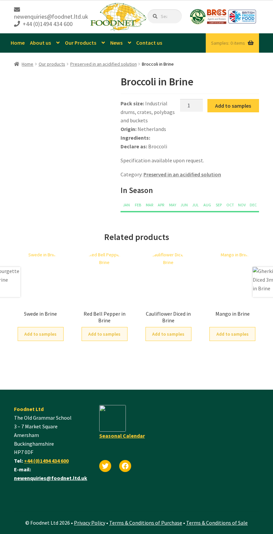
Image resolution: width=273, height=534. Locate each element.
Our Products (80, 42)
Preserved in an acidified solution (103, 64)
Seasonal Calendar (122, 435)
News (116, 42)
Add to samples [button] (40, 334)
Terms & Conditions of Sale (217, 522)
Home (18, 42)
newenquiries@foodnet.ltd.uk (50, 478)
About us (40, 42)
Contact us (149, 42)
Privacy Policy (89, 522)
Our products (52, 64)
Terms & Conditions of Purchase (145, 522)
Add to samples (233, 105)
